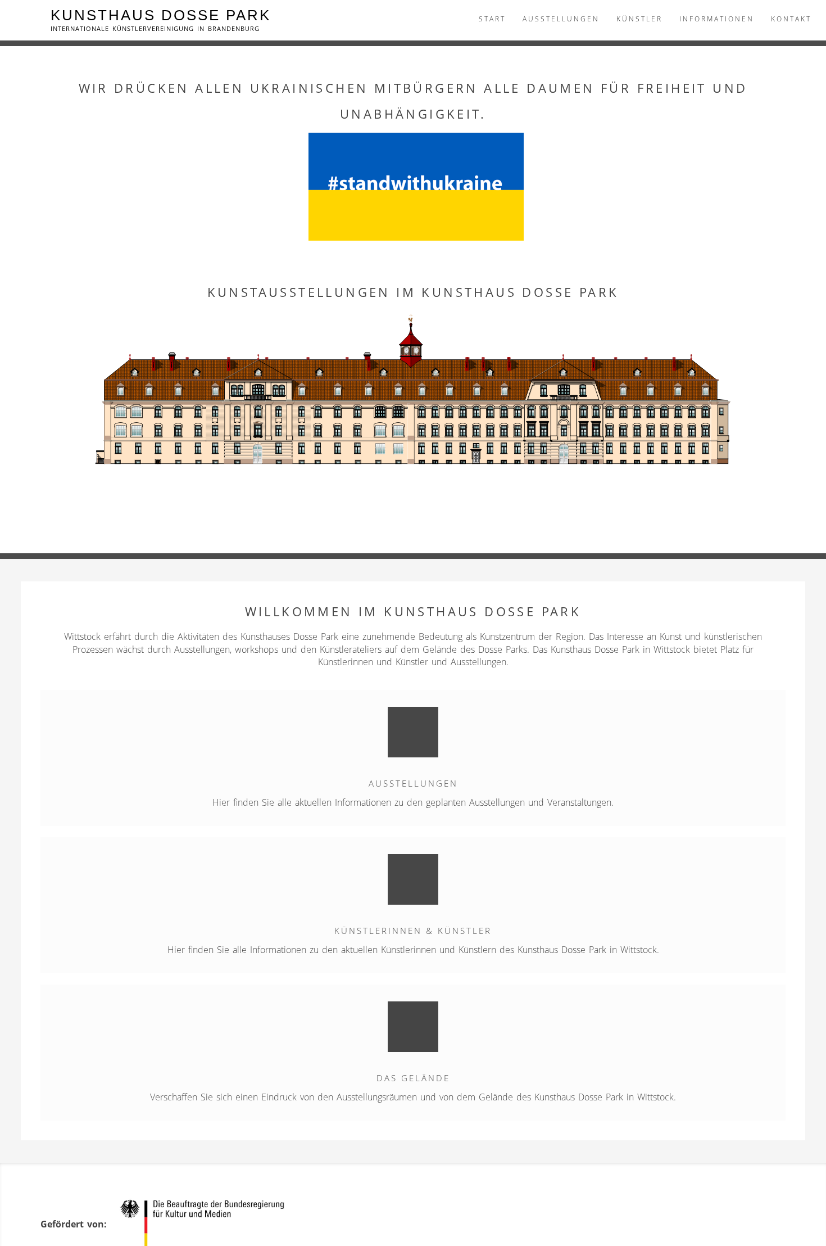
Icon (413, 732)
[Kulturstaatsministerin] (207, 1224)
